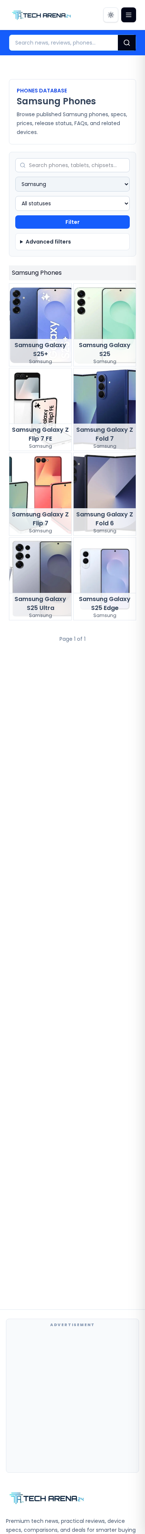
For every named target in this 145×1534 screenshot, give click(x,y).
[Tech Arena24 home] (41, 15)
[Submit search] (127, 42)
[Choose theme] (110, 14)
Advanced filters (48, 241)
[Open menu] (128, 14)
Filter (72, 222)
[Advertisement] (72, 1400)
